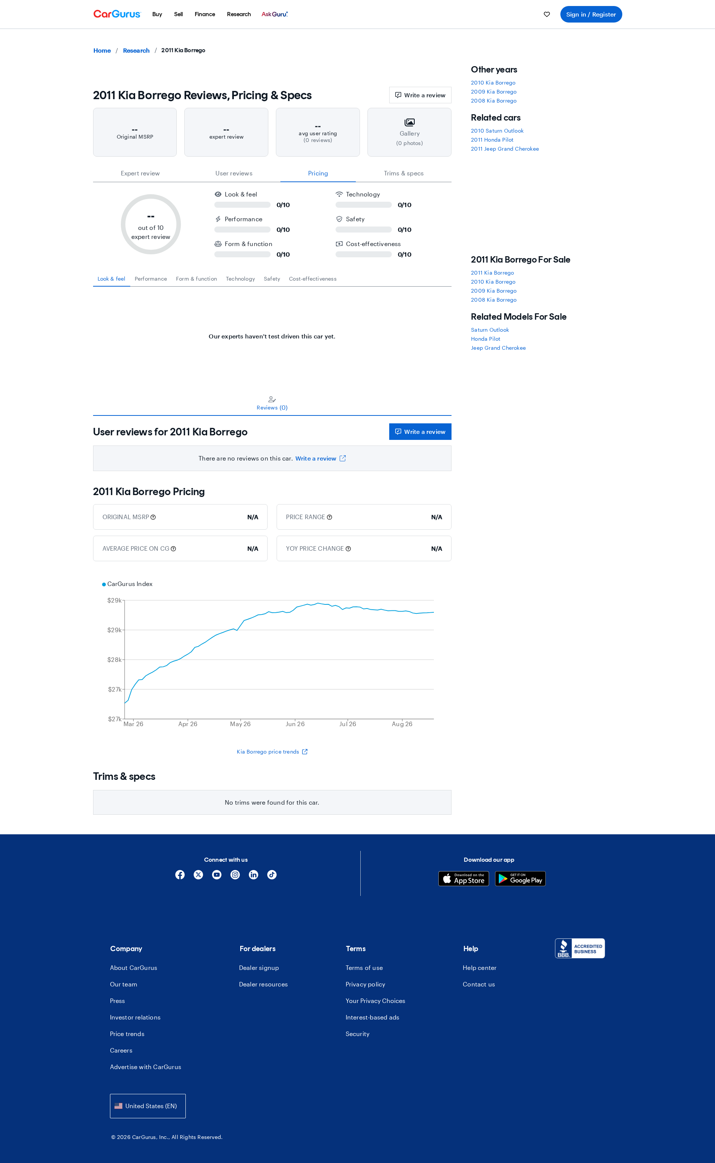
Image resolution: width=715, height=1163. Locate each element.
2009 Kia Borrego (493, 91)
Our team (124, 984)
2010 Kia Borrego (493, 82)
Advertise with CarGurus (146, 1066)
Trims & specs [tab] (404, 173)
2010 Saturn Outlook (497, 130)
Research (136, 50)
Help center (480, 967)
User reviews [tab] (233, 173)
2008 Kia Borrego (493, 100)
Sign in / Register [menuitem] (591, 14)
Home (102, 50)
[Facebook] (180, 877)
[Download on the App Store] (463, 879)
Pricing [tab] (318, 173)
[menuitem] (157, 14)
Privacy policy (365, 984)
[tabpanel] (272, 332)
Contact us (479, 984)
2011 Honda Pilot (492, 139)
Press (117, 1000)
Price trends (127, 1033)
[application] (272, 654)
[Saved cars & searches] (546, 14)
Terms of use (364, 967)
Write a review (425, 94)
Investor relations (135, 1017)
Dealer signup (259, 967)
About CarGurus (134, 967)
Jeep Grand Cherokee (498, 347)
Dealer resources (263, 984)
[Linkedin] (253, 877)
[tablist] (272, 173)
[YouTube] (216, 877)
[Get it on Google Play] (520, 879)
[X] (198, 877)
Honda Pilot (485, 338)
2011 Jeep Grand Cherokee (505, 148)
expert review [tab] (140, 173)
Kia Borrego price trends (268, 751)
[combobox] (148, 1106)
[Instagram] (235, 877)
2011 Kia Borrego (492, 272)
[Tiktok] (272, 877)
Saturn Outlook (490, 329)
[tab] (111, 279)
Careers (121, 1050)
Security (358, 1033)
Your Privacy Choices (375, 1000)
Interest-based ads (373, 1017)
